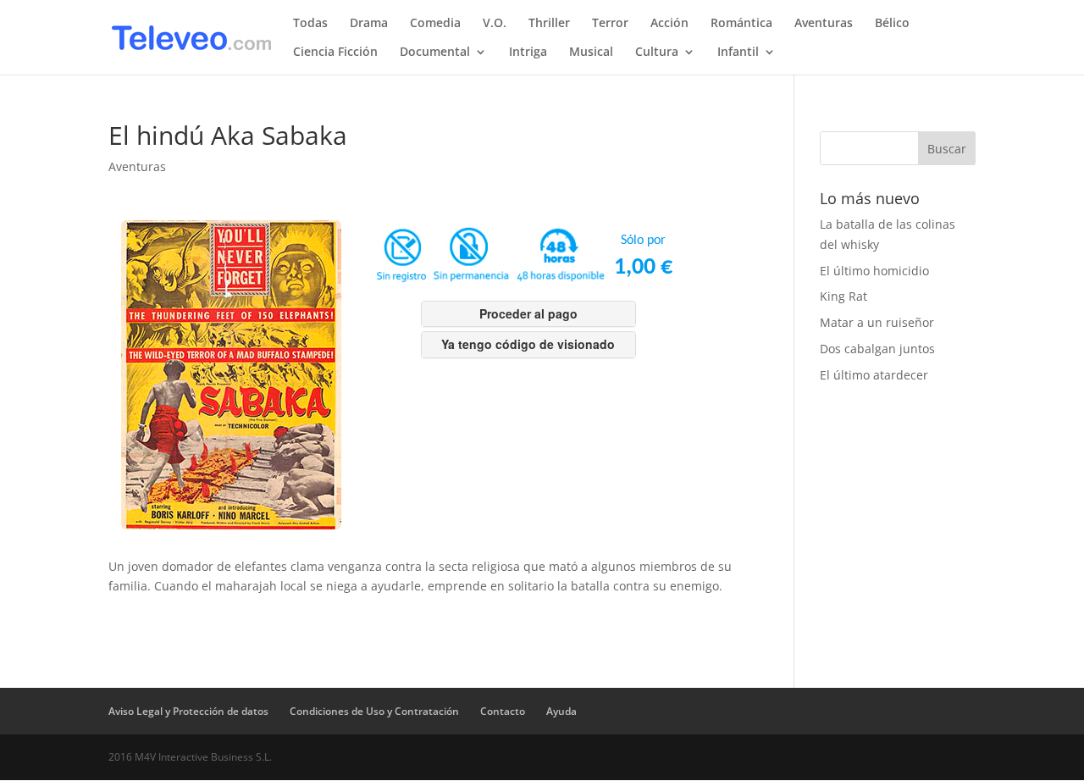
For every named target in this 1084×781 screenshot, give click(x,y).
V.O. (494, 23)
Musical (591, 52)
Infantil (738, 52)
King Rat (843, 296)
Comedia (435, 23)
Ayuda (561, 711)
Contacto (502, 711)
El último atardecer (874, 375)
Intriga (528, 52)
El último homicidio (874, 271)
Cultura (656, 52)
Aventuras (823, 23)
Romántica (741, 23)
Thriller (549, 23)
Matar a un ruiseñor (877, 322)
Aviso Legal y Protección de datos (188, 711)
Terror (610, 23)
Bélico (892, 23)
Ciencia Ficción (335, 52)
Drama (369, 23)
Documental (435, 52)
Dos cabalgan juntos (877, 349)
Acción (669, 23)
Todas (310, 23)
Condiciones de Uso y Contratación (374, 711)
